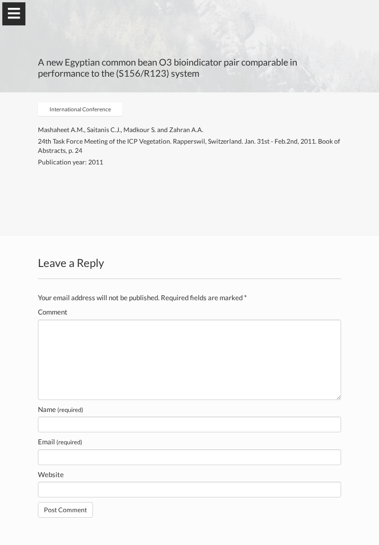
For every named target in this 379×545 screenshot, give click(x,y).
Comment (52, 312)
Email (60, 441)
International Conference (80, 109)
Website (51, 474)
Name (60, 409)
